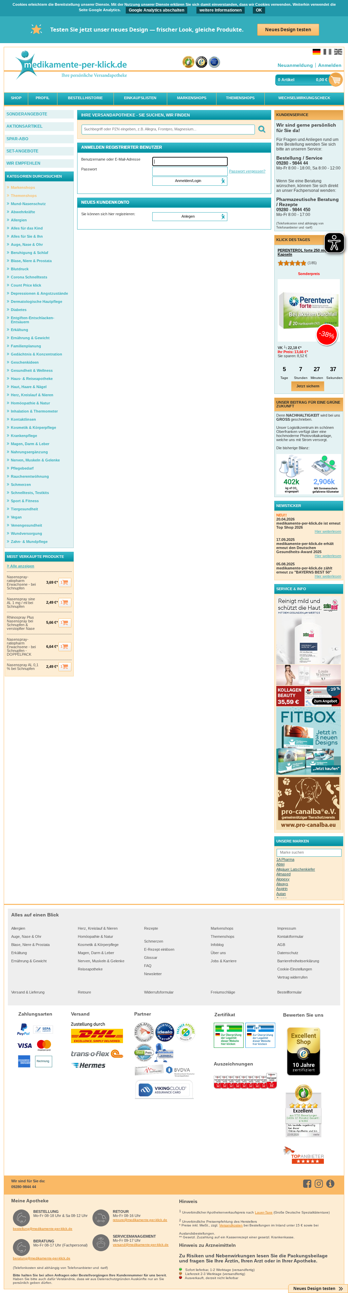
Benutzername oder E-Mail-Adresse (110, 159)
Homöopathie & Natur (95, 936)
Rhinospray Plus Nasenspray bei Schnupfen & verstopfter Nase (21, 623)
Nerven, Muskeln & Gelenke (101, 961)
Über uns (218, 953)
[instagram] (320, 1183)
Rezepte (151, 928)
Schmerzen (153, 941)
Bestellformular (289, 992)
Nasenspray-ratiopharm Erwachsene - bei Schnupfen (21, 582)
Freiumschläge (223, 992)
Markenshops (222, 928)
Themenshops (222, 936)
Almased (283, 874)
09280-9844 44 (23, 1187)
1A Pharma (285, 859)
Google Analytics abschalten (156, 10)
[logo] (71, 66)
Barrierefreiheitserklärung (298, 961)
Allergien (18, 928)
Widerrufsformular (159, 992)
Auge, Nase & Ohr (26, 936)
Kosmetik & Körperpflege (98, 945)
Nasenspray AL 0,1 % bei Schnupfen (22, 667)
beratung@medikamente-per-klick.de (41, 1258)
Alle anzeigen (21, 566)
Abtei (280, 864)
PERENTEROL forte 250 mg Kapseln (302, 252)
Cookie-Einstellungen (294, 969)
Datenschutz (287, 953)
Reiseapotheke (90, 969)
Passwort (89, 169)
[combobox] (168, 129)
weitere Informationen (220, 10)
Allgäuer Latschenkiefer (295, 869)
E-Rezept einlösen (159, 949)
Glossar (150, 957)
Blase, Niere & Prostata (30, 945)
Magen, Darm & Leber (96, 953)
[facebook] (308, 1183)
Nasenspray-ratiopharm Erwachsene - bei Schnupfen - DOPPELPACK (21, 647)
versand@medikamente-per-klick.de (141, 1244)
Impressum (286, 928)
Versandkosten (231, 1225)
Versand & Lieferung (28, 992)
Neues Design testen (288, 29)
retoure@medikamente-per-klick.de (140, 1220)
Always (282, 884)
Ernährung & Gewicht (29, 961)
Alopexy (283, 879)
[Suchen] (261, 129)
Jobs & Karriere (224, 961)
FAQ (148, 966)
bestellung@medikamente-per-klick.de (42, 1229)
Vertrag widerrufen (292, 977)
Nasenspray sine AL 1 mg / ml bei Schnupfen (21, 602)
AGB (281, 945)
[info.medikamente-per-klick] (331, 1183)
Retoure (84, 992)
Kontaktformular (290, 936)
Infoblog (217, 945)
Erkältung (19, 953)
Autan (281, 894)
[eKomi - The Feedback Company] (188, 62)
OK (259, 10)
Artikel (287, 79)
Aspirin (282, 889)
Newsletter (153, 974)
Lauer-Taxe (264, 1212)
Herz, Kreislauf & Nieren (98, 928)
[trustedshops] (201, 62)
